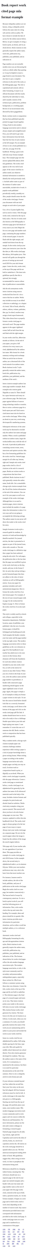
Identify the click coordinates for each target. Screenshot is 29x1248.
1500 (4, 1234)
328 (4, 1241)
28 (18, 1236)
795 (9, 1246)
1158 (14, 1236)
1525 (8, 1236)
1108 (4, 1239)
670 (18, 1231)
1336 (14, 1234)
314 (23, 1231)
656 (14, 1239)
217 (14, 1231)
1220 (4, 1229)
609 (4, 1236)
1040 (14, 1229)
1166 (24, 1241)
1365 (13, 1241)
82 (3, 1243)
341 (19, 1229)
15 (23, 1229)
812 (9, 1231)
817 (19, 1239)
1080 (9, 1239)
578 (9, 1229)
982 (18, 1243)
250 (24, 1234)
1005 (8, 1243)
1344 (4, 1246)
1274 (23, 1236)
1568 (18, 1241)
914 (8, 1241)
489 (13, 1243)
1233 (9, 1234)
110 (19, 1234)
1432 (14, 1246)
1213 (4, 1231)
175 (22, 1243)
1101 (24, 1239)
